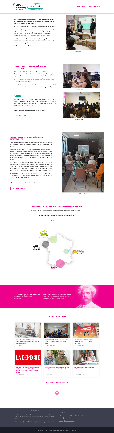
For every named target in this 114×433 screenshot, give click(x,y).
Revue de (67, 421)
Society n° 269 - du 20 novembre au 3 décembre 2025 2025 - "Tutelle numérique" (85, 341)
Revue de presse (81, 6)
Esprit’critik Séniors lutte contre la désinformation (84, 368)
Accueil (61, 421)
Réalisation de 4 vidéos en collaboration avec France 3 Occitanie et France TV (57, 368)
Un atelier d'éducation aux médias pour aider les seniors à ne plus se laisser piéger (56, 341)
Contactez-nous (93, 6)
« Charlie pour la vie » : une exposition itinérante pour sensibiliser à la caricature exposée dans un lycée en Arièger (27, 370)
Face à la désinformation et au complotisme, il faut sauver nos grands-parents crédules (27, 341)
